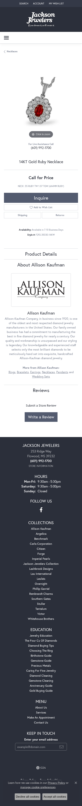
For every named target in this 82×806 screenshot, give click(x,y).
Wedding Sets (41, 376)
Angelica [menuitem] (41, 534)
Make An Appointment (41, 717)
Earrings (35, 372)
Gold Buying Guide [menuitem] (41, 690)
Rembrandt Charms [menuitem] (41, 594)
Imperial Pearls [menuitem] (41, 559)
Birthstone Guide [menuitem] (41, 655)
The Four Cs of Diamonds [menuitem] (41, 640)
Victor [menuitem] (41, 614)
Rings (12, 372)
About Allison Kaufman (41, 264)
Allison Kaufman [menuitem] (41, 529)
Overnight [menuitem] (41, 584)
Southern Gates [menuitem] (41, 599)
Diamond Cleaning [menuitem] (41, 675)
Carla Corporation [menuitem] (41, 544)
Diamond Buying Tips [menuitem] (41, 645)
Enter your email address (41, 739)
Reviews (41, 390)
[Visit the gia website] (41, 768)
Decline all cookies (27, 796)
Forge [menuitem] (41, 554)
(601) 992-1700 (41, 148)
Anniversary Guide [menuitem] (41, 685)
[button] (23, 3)
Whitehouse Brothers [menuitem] (41, 619)
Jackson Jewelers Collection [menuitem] (41, 564)
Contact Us (41, 722)
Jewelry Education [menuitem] (41, 635)
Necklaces (12, 51)
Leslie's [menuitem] (41, 579)
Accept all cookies (55, 796)
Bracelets (23, 372)
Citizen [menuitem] (41, 549)
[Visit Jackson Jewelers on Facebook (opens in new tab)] (41, 510)
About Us (41, 707)
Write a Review (41, 417)
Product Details (41, 254)
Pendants (62, 372)
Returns (60, 215)
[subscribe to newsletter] (61, 746)
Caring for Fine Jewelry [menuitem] (41, 670)
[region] (41, 102)
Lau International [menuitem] (41, 574)
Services (41, 712)
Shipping (22, 215)
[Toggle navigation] (6, 37)
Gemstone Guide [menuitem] (41, 660)
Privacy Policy (56, 782)
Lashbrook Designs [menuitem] (41, 569)
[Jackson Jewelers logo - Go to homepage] (41, 19)
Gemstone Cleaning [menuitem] (41, 680)
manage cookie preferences (38, 787)
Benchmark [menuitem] (41, 539)
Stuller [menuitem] (41, 604)
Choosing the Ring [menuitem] (41, 650)
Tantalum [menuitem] (41, 609)
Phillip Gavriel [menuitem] (41, 589)
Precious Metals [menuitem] (41, 665)
